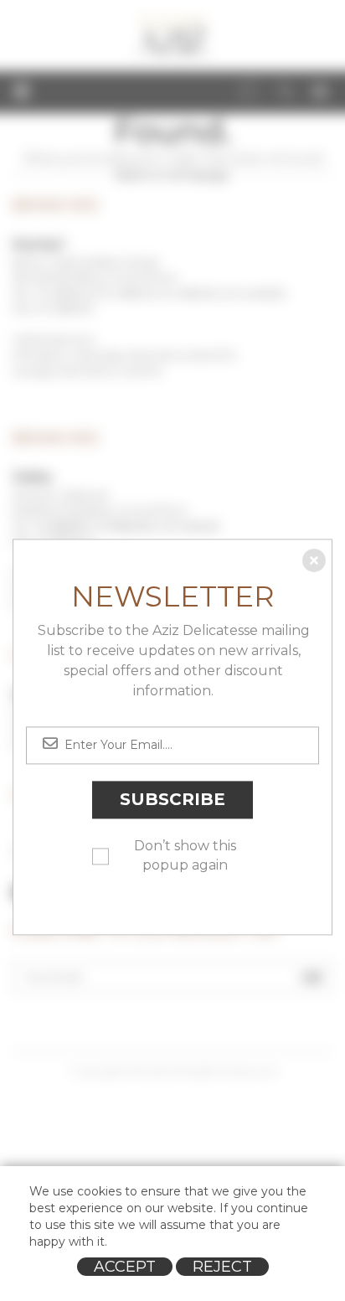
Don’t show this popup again (185, 855)
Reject (222, 1266)
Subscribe (172, 800)
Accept (125, 1266)
